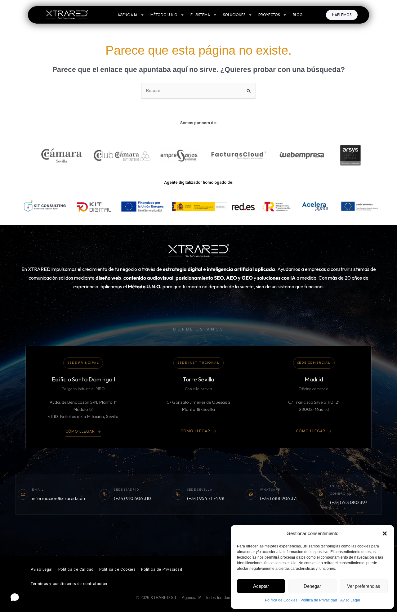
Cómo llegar (80, 431)
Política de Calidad (76, 569)
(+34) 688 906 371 (278, 498)
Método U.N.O (163, 14)
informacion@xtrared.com (59, 498)
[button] (384, 533)
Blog (297, 14)
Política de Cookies (281, 600)
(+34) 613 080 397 (348, 502)
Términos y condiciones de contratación (69, 584)
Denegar (312, 586)
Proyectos (269, 14)
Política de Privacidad (319, 600)
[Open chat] (14, 597)
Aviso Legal (350, 600)
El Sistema (200, 14)
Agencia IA (127, 14)
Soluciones (234, 14)
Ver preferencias (363, 586)
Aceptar (261, 586)
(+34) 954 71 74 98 (206, 498)
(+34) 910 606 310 (132, 498)
